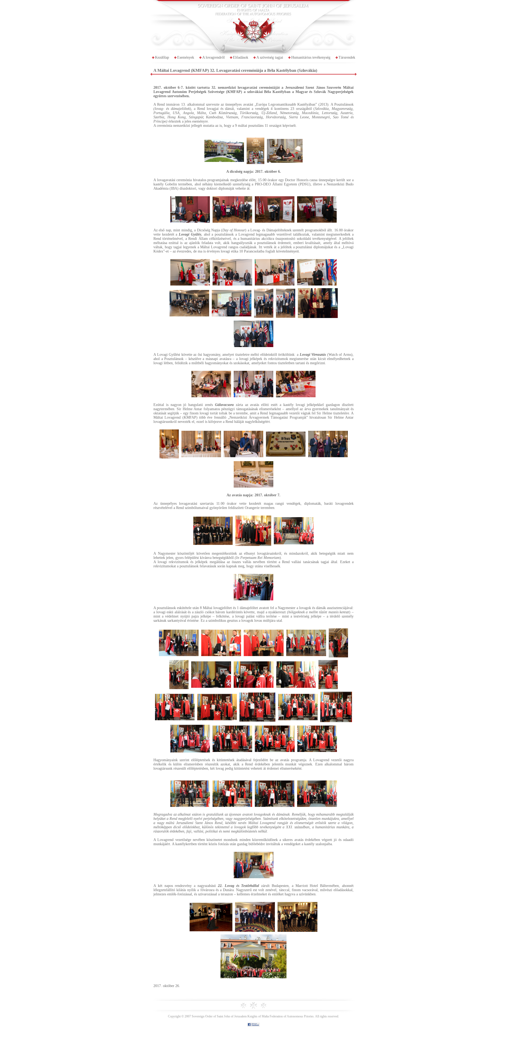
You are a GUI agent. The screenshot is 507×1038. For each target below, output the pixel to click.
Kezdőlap (162, 57)
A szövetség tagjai (269, 57)
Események (185, 57)
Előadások (240, 57)
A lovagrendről (213, 57)
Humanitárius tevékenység (310, 57)
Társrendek (347, 57)
